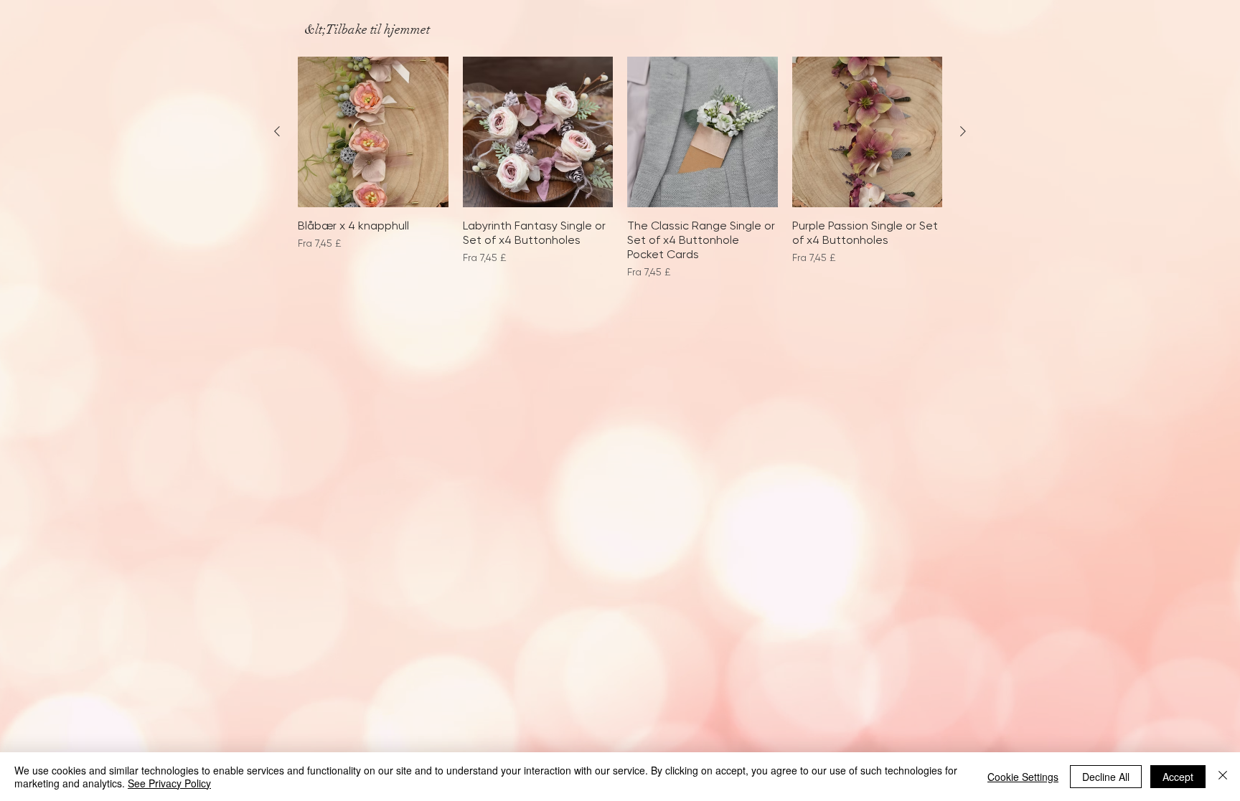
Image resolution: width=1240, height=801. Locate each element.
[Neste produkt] (963, 131)
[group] (620, 175)
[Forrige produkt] (277, 131)
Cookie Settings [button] (1022, 776)
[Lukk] (1222, 777)
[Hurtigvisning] (373, 132)
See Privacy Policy (169, 783)
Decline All (1105, 776)
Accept (1177, 776)
